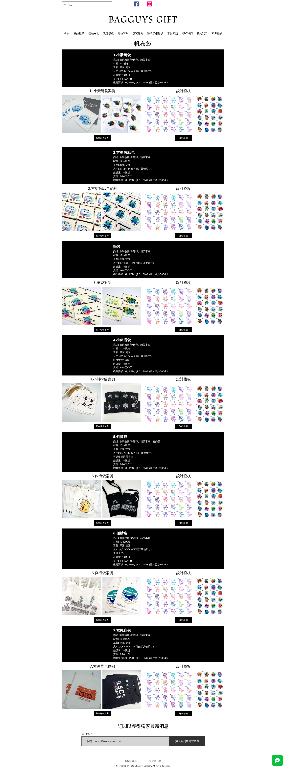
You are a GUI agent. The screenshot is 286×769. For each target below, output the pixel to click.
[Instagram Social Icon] (149, 3)
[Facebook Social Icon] (136, 3)
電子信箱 (86, 734)
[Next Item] (136, 114)
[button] (79, 33)
